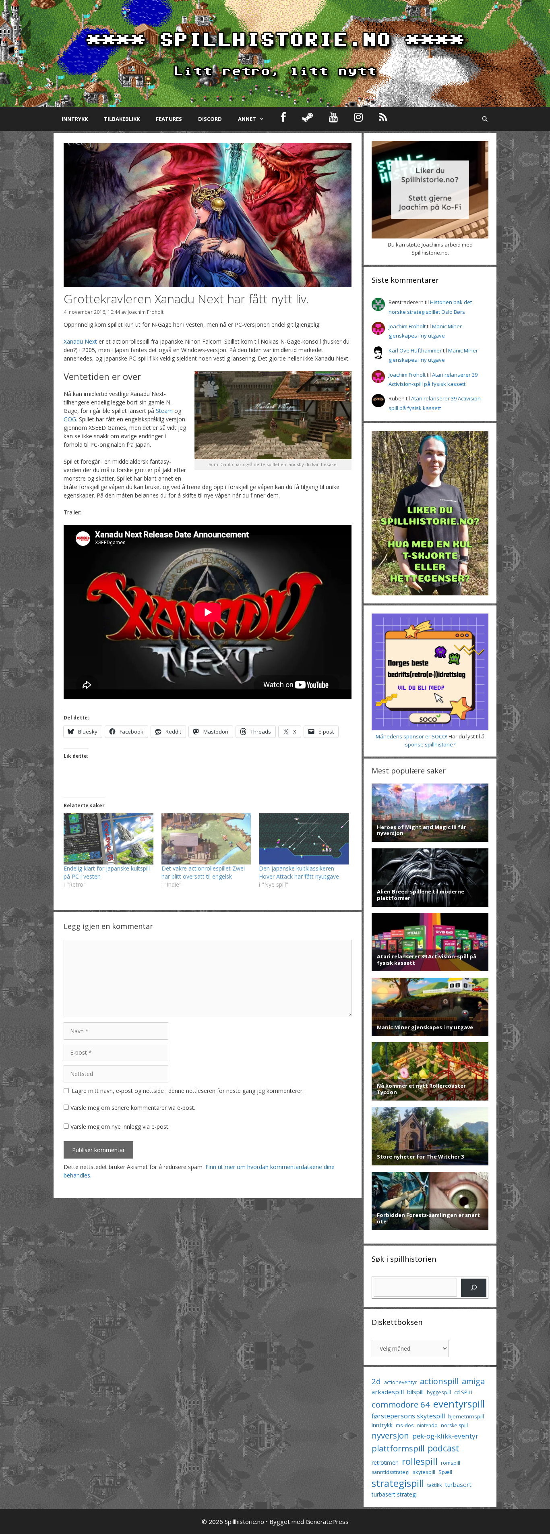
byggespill (439, 1392)
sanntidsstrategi (390, 1472)
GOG (70, 419)
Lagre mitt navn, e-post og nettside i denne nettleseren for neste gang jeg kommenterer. (188, 1091)
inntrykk (382, 1425)
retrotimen (385, 1462)
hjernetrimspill (466, 1416)
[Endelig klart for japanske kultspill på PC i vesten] (108, 838)
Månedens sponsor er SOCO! (411, 736)
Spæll (445, 1472)
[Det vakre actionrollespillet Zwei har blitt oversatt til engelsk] (206, 838)
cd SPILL (463, 1392)
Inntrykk (75, 118)
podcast (443, 1448)
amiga (473, 1381)
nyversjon (390, 1435)
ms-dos (405, 1425)
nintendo (427, 1425)
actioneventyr (400, 1382)
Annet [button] (247, 118)
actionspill (439, 1381)
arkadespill (388, 1392)
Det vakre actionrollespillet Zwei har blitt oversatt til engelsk (203, 872)
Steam (164, 411)
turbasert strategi (394, 1494)
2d (376, 1381)
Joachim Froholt (145, 312)
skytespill (424, 1472)
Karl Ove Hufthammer (415, 350)
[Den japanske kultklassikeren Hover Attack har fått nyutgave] (304, 838)
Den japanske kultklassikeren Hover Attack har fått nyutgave (299, 872)
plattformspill (398, 1448)
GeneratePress (327, 1521)
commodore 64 (401, 1404)
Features (169, 118)
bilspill (415, 1392)
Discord (210, 118)
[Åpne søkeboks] (484, 119)
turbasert (458, 1484)
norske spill (454, 1425)
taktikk (434, 1485)
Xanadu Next (80, 341)
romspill (450, 1462)
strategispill (398, 1483)
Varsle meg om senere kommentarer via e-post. (132, 1107)
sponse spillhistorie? (430, 744)
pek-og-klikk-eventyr (445, 1436)
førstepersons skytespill (408, 1416)
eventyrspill (459, 1403)
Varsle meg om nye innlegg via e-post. (120, 1126)
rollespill (420, 1461)
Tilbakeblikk (122, 118)
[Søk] (473, 1288)
